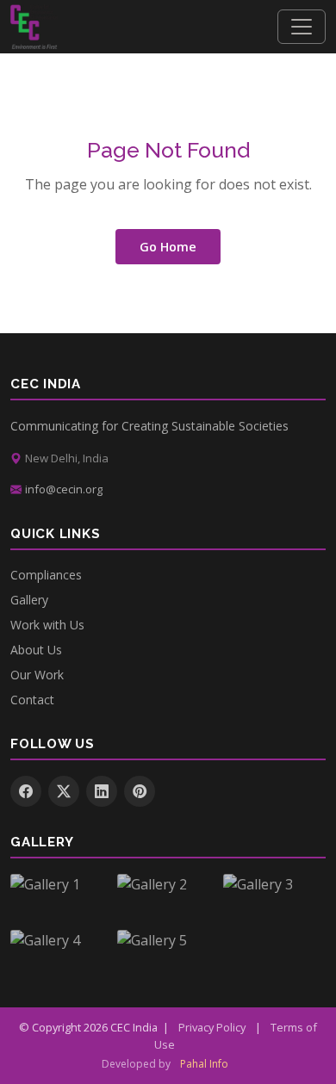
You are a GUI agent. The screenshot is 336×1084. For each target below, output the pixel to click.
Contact (32, 699)
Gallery (29, 600)
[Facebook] (25, 791)
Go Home (168, 246)
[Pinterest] (139, 791)
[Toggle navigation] (301, 26)
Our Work (37, 674)
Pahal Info (204, 1063)
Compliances (46, 575)
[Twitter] (63, 791)
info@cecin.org (64, 489)
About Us (36, 649)
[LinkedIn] (101, 791)
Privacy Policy (212, 1027)
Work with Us (47, 624)
